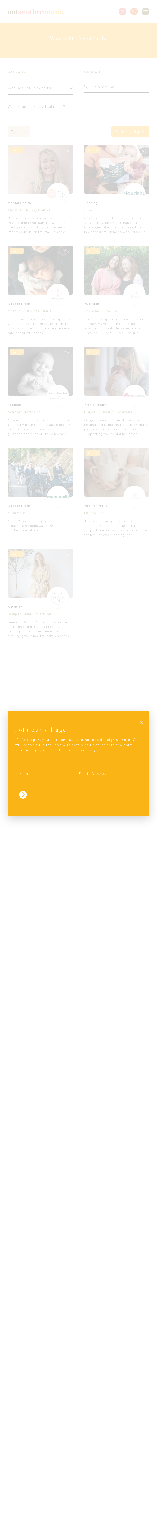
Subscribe (23, 795)
